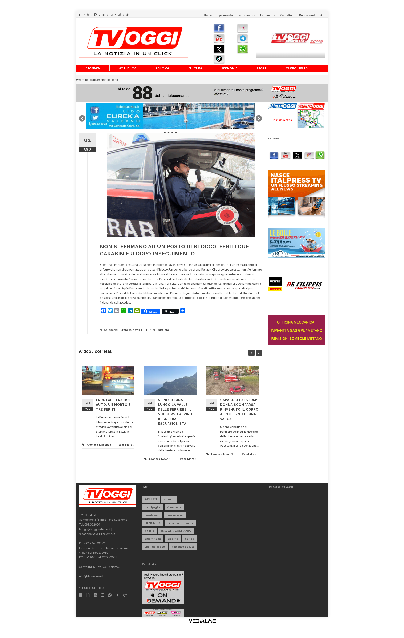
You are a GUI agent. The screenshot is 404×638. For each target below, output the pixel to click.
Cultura (195, 68)
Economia (229, 68)
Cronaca (92, 68)
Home (208, 15)
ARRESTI (151, 499)
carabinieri (152, 515)
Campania (174, 507)
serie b (189, 538)
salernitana (153, 538)
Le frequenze (246, 15)
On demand (307, 15)
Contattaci (287, 15)
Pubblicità (149, 564)
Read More (125, 444)
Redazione (162, 330)
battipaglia (152, 507)
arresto (169, 499)
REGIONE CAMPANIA (176, 530)
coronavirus (175, 515)
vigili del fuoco (155, 546)
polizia (149, 530)
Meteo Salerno (282, 119)
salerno (173, 538)
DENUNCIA (153, 523)
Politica (162, 68)
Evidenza (105, 444)
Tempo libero (297, 68)
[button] (82, 118)
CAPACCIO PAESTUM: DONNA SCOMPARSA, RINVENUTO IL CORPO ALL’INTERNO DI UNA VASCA (239, 409)
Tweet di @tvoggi (280, 487)
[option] (170, 116)
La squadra (267, 15)
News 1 (137, 330)
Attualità (127, 68)
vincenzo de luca (183, 546)
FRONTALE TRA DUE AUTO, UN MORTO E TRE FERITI (113, 404)
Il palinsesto (225, 15)
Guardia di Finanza (180, 523)
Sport (262, 68)
